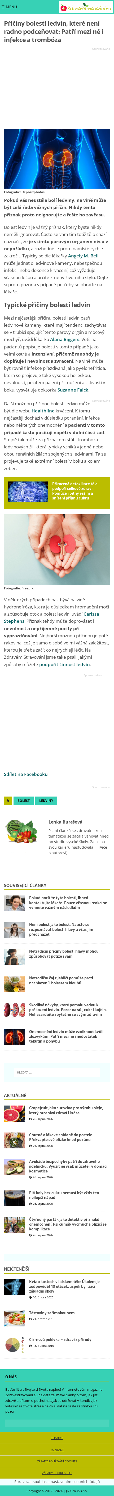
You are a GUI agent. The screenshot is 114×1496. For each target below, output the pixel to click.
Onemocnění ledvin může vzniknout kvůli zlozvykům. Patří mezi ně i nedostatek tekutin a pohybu (66, 1036)
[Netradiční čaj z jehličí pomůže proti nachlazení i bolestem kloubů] (14, 984)
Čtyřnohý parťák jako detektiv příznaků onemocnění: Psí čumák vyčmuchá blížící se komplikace (68, 1224)
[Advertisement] (57, 89)
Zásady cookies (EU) (57, 1473)
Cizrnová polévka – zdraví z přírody (60, 1340)
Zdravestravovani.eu (21, 1395)
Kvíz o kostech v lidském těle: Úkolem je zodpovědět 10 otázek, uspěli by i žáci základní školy (64, 1286)
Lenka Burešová (65, 822)
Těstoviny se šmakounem (52, 1313)
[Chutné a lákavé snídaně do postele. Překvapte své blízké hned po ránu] (14, 1140)
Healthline (43, 411)
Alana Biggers (64, 339)
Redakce (57, 1438)
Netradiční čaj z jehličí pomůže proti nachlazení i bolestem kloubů (61, 980)
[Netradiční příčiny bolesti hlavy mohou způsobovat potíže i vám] (14, 957)
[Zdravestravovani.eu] (86, 7)
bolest (23, 800)
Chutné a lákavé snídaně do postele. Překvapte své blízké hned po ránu (61, 1137)
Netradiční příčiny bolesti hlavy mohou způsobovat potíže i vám (64, 953)
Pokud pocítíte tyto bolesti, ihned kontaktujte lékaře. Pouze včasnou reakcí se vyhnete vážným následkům (68, 902)
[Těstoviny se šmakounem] (14, 1318)
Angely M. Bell (83, 256)
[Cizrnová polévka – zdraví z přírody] (14, 1345)
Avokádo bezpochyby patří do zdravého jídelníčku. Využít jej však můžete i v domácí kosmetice (68, 1166)
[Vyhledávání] (57, 1072)
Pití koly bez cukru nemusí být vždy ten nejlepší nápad (64, 1195)
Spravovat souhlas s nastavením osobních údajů (57, 1481)
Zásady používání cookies (57, 1461)
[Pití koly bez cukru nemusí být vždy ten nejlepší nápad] (14, 1198)
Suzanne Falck (73, 390)
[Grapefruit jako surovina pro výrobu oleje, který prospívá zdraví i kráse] (14, 1113)
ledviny (46, 800)
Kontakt (57, 1450)
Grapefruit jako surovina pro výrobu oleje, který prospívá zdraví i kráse (66, 1110)
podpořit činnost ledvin (64, 664)
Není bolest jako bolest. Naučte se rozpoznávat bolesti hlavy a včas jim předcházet (61, 929)
